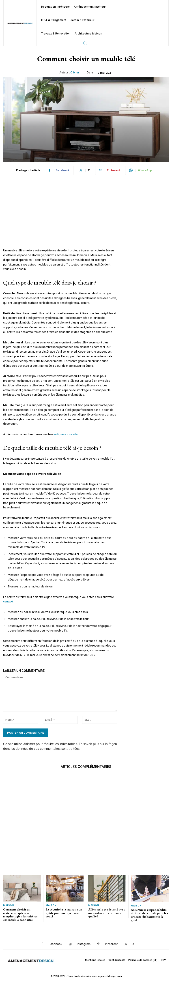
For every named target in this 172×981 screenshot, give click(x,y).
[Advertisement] (60, 217)
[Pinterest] (98, 944)
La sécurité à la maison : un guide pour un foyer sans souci (64, 912)
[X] (126, 944)
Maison (8, 905)
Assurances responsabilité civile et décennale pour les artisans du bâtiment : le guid (149, 915)
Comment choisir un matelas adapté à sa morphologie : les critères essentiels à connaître (20, 914)
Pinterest (111, 944)
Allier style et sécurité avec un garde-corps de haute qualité (106, 912)
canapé (8, 601)
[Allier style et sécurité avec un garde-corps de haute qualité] (107, 888)
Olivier (75, 72)
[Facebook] (42, 944)
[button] (85, 43)
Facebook (55, 944)
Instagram (83, 944)
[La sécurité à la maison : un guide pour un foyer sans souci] (65, 888)
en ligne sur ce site (65, 434)
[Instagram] (70, 944)
